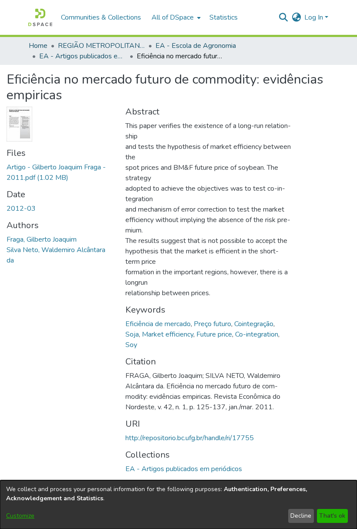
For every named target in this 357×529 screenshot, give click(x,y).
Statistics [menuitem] (223, 17)
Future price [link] (214, 334)
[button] (40, 17)
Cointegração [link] (253, 324)
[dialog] (178, 504)
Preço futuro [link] (212, 324)
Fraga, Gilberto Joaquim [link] (42, 239)
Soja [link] (132, 334)
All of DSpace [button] (173, 17)
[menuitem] (175, 17)
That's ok (332, 516)
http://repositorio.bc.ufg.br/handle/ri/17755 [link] (189, 438)
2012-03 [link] (21, 208)
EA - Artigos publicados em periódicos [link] (82, 56)
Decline (300, 516)
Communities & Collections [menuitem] (101, 17)
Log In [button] (314, 17)
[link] (183, 469)
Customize (20, 516)
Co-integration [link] (256, 334)
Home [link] (38, 46)
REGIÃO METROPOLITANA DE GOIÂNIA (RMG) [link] (101, 46)
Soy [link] (131, 345)
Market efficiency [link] (167, 334)
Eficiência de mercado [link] (158, 324)
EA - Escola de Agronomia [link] (195, 46)
